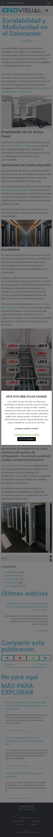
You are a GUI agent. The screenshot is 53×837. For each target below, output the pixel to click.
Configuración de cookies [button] (26, 434)
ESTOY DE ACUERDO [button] (26, 439)
